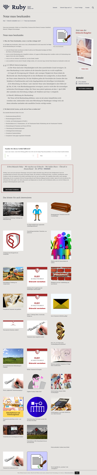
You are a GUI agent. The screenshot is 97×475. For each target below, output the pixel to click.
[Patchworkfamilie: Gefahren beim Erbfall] (61, 435)
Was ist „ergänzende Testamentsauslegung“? (13, 390)
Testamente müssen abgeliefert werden (35, 337)
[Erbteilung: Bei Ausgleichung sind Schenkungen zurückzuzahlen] (37, 276)
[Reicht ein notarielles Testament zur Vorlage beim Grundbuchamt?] (61, 355)
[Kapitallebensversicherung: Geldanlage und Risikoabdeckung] (13, 209)
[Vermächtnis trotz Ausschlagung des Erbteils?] (13, 430)
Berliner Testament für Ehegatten (34, 369)
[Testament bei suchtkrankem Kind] (13, 459)
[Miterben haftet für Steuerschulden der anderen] (61, 245)
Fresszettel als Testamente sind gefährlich (12, 309)
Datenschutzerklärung (69, 472)
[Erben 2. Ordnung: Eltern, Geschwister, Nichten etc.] (37, 303)
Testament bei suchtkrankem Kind (10, 468)
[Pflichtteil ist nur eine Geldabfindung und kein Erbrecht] (61, 274)
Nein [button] (53, 155)
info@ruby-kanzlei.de (84, 83)
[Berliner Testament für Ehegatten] (37, 358)
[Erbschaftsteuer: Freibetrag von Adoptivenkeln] (13, 274)
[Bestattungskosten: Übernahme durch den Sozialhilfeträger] (61, 207)
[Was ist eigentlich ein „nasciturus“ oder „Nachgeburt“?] (61, 458)
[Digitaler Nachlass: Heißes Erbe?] (37, 382)
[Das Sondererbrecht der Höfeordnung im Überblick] (13, 356)
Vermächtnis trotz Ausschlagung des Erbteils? (13, 436)
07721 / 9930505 (44, 169)
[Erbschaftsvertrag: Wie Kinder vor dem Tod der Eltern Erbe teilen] (37, 407)
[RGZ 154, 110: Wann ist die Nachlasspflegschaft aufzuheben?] (61, 331)
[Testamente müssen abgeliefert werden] (37, 328)
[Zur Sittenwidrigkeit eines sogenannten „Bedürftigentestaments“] (37, 212)
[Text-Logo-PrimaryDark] (18, 8)
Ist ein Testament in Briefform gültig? (59, 316)
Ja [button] (20, 155)
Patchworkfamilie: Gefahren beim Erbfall (60, 447)
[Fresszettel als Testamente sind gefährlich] (13, 300)
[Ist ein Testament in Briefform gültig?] (61, 304)
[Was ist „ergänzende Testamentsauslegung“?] (13, 381)
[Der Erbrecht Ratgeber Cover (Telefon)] (85, 51)
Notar (7, 44)
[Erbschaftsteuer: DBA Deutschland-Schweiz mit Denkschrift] (37, 432)
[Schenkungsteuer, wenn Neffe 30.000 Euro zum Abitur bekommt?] (61, 403)
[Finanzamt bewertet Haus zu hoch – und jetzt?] (13, 407)
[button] (72, 7)
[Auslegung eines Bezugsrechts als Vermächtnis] (13, 241)
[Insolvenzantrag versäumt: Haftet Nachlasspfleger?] (61, 381)
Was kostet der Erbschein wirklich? (11, 330)
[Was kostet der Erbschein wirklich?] (13, 324)
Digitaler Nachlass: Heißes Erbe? (34, 391)
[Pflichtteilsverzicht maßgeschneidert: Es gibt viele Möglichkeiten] (37, 462)
